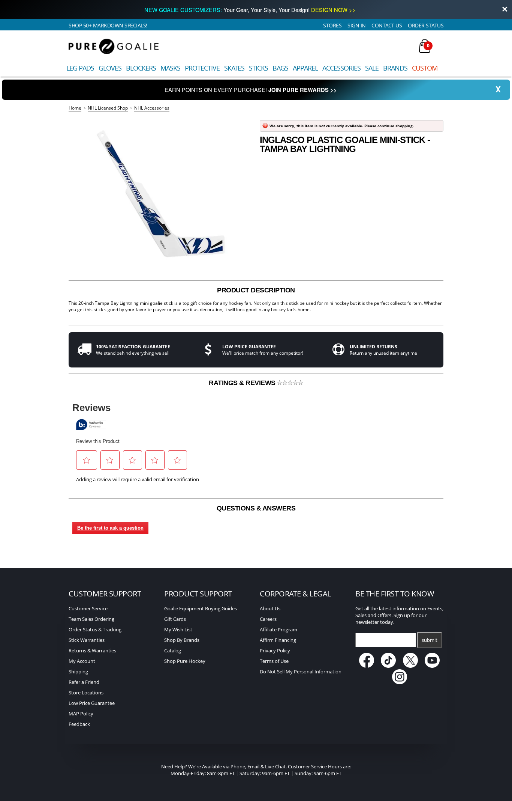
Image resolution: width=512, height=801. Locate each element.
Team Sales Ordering (91, 619)
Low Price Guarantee (92, 703)
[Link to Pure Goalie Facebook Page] (367, 665)
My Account (82, 661)
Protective (202, 67)
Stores (332, 25)
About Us (270, 608)
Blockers (141, 67)
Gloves (110, 67)
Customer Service (88, 608)
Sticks (258, 67)
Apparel (305, 67)
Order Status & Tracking (95, 629)
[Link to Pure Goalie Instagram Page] (399, 682)
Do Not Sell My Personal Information (300, 671)
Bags (280, 67)
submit (429, 640)
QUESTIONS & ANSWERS (256, 508)
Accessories (341, 67)
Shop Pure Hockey (184, 661)
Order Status (425, 25)
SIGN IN (356, 25)
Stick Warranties (87, 640)
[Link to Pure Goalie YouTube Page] (432, 665)
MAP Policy (81, 713)
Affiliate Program (278, 629)
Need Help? (174, 766)
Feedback (79, 724)
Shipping (78, 671)
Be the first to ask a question (110, 528)
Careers (268, 619)
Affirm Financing (278, 640)
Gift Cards (175, 619)
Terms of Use (274, 661)
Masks (170, 67)
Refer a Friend (84, 682)
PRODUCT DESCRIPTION (256, 290)
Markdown (108, 25)
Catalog (172, 650)
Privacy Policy (275, 650)
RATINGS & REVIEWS (243, 383)
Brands (395, 67)
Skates (234, 67)
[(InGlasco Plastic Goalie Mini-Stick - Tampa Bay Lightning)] (160, 191)
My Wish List (178, 629)
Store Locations (86, 692)
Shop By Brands (181, 640)
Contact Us (386, 25)
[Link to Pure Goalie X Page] (411, 665)
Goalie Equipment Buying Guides (200, 608)
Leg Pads (80, 67)
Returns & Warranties (92, 650)
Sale (372, 67)
